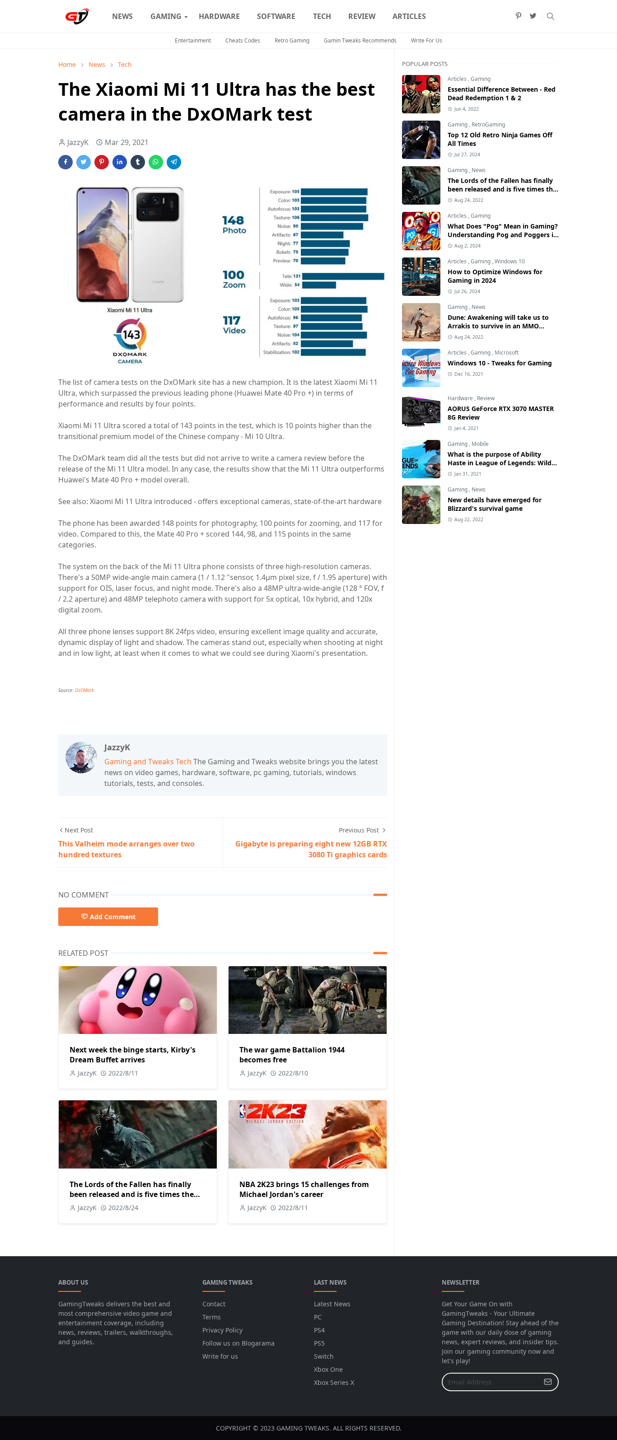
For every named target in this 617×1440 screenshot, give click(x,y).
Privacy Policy (222, 1330)
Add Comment (113, 916)
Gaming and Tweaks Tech (148, 762)
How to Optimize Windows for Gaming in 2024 (495, 276)
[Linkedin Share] (119, 162)
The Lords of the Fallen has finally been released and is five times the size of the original (132, 1194)
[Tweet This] (83, 162)
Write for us (220, 1356)
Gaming (481, 79)
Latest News (332, 1304)
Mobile (480, 444)
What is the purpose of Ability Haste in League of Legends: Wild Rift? (500, 463)
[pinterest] (518, 16)
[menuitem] (122, 16)
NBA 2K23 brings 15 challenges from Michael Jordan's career (304, 1189)
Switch (324, 1356)
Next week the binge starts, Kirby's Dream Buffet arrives (133, 1055)
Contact (213, 1304)
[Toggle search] (550, 16)
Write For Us (426, 40)
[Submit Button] (548, 1382)
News (479, 170)
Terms (211, 1317)
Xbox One (328, 1369)
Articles (458, 79)
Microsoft (507, 352)
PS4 (319, 1330)
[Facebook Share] (65, 162)
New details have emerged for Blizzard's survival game (495, 504)
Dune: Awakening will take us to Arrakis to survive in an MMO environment (498, 326)
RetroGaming (488, 124)
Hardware (461, 398)
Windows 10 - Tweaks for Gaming (500, 363)
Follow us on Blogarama (238, 1343)
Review (486, 398)
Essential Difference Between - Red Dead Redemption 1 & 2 (502, 93)
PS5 (319, 1343)
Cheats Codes (242, 40)
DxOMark (84, 690)
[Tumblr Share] (138, 162)
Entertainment (193, 40)
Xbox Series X (334, 1382)
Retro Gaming (292, 40)
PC (318, 1317)
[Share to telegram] (174, 162)
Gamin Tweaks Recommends (360, 40)
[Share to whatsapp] (156, 162)
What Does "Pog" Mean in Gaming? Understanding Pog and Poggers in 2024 (503, 235)
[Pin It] (101, 162)
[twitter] (533, 16)
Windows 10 (510, 261)
